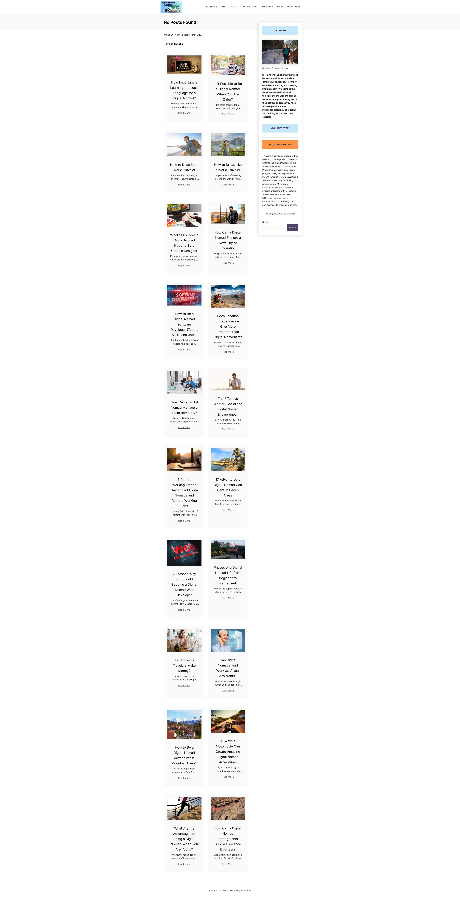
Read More (184, 113)
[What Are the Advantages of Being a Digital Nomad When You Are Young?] (184, 808)
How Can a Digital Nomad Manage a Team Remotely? (184, 407)
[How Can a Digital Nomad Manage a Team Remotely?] (184, 382)
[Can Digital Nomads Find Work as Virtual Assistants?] (228, 640)
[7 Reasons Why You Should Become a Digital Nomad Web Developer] (184, 553)
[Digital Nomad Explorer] (171, 7)
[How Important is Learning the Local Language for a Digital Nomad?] (184, 64)
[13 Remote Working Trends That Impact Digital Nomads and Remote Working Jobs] (184, 459)
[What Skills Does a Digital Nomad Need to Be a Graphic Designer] (184, 215)
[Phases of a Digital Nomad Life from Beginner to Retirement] (228, 549)
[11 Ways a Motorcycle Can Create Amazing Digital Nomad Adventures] (228, 721)
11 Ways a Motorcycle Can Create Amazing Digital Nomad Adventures (228, 751)
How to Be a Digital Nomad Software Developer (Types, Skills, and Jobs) (184, 324)
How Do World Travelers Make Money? (184, 665)
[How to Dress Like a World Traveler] (228, 144)
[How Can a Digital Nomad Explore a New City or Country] (228, 214)
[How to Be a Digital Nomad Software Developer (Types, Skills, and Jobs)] (184, 295)
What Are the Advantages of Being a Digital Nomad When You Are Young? (184, 838)
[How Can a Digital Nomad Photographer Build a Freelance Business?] (228, 808)
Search (266, 222)
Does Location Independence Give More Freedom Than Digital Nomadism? (228, 326)
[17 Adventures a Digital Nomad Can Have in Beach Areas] (228, 459)
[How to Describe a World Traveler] (184, 144)
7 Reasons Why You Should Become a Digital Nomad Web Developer (184, 584)
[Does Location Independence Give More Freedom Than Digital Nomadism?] (228, 296)
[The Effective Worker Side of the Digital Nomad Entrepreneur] (228, 380)
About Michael (287, 213)
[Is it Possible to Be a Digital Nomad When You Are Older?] (228, 65)
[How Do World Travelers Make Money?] (184, 640)
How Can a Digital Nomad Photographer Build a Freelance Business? (227, 838)
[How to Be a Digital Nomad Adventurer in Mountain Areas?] (184, 724)
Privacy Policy (273, 213)
